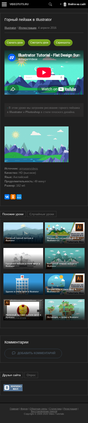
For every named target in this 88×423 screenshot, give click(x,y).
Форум (24, 408)
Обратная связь (38, 408)
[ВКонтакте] (7, 196)
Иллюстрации (27, 27)
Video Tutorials (56, 414)
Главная (14, 408)
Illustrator (10, 27)
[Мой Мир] (19, 196)
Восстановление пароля (44, 411)
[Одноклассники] (13, 196)
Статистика (55, 408)
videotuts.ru (19, 4)
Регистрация (70, 408)
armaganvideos (28, 168)
